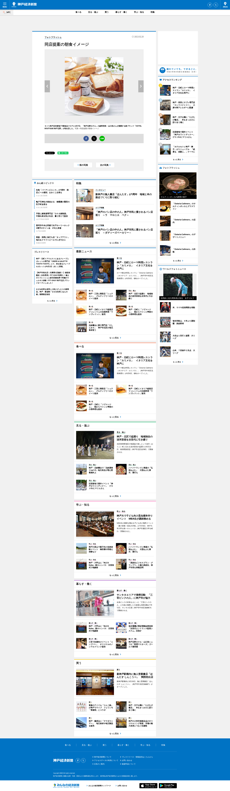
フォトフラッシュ (53, 37)
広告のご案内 (99, 764)
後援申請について (129, 764)
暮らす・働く (121, 12)
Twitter (215, 5)
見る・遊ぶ (93, 12)
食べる (78, 12)
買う (107, 12)
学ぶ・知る (139, 12)
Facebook (210, 5)
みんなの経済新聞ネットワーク (66, 786)
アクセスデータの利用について (106, 760)
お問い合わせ (127, 760)
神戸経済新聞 (24, 4)
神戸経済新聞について (102, 757)
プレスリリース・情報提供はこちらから (137, 757)
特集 (153, 12)
